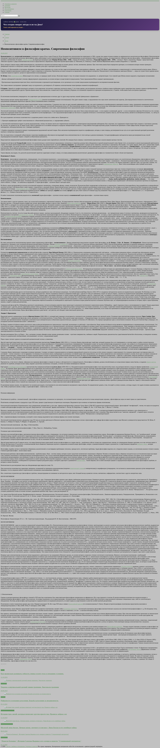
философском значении (114, 626)
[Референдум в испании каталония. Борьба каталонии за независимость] (27, 694)
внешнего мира (142, 444)
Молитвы (7, 7)
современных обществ (111, 164)
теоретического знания (77, 468)
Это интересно (9, 9)
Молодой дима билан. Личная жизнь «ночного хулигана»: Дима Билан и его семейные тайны (39, 728)
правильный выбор (25, 659)
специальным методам (38, 622)
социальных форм (16, 275)
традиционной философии (13, 216)
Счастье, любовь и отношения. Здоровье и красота (22, 746)
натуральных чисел (134, 649)
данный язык (81, 460)
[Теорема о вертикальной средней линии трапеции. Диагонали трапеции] (28, 680)
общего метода (151, 362)
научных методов (127, 566)
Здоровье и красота (10, 4)
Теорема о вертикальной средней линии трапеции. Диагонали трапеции (30, 687)
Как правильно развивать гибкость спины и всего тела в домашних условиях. (32, 674)
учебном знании (27, 60)
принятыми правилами (8, 108)
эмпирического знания (26, 215)
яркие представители (74, 203)
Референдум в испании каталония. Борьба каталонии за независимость (29, 701)
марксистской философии (74, 269)
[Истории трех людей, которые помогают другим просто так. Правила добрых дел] (31, 707)
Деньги (3, 697)
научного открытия (61, 244)
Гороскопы (7, 10)
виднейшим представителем (17, 367)
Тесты (3, 670)
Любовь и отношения (7, 710)
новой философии (17, 76)
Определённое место (23, 189)
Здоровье (7, 5)
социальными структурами (30, 274)
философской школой (76, 604)
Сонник (6, 12)
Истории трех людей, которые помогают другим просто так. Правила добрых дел (34, 714)
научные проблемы (74, 261)
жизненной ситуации (84, 378)
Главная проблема (54, 246)
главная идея (143, 275)
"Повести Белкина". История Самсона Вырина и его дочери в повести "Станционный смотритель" (41, 741)
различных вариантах (71, 609)
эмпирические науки (35, 99)
